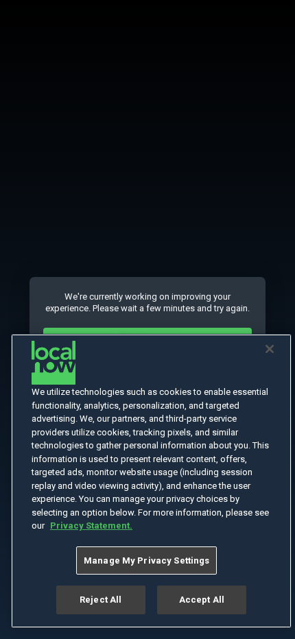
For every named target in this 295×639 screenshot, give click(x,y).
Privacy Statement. (91, 525)
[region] (151, 481)
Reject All (100, 599)
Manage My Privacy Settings (146, 560)
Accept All (201, 599)
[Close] (270, 349)
